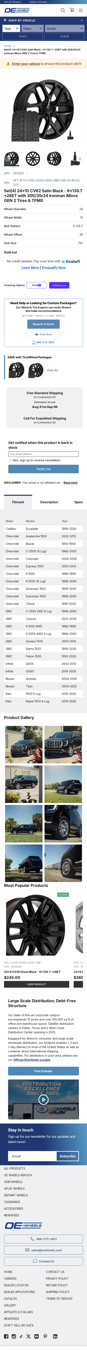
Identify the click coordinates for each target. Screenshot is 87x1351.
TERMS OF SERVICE (59, 1298)
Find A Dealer (43, 1071)
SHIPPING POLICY (57, 1292)
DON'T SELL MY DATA (19, 1325)
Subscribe (67, 1156)
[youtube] (36, 1337)
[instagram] (14, 1337)
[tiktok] (21, 1337)
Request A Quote (43, 324)
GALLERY (10, 1305)
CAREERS (10, 1278)
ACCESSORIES (13, 1208)
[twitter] (28, 1337)
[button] (43, 20)
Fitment (18, 502)
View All (52, 370)
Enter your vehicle (26, 64)
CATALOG (10, 1298)
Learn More (30, 267)
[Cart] (71, 10)
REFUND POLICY (57, 1285)
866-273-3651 (45, 342)
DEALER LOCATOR (16, 1285)
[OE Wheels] (17, 10)
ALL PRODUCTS (14, 1168)
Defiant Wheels (38, 1)
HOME (8, 1272)
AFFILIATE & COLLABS (18, 1312)
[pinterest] (45, 1337)
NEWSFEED (11, 1215)
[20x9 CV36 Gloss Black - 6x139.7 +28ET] (37, 942)
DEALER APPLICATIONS (19, 1292)
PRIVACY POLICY (57, 1278)
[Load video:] (43, 1099)
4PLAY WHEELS (14, 1188)
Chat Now (45, 334)
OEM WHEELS (13, 1182)
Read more (70, 482)
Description (49, 502)
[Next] (79, 159)
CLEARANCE (12, 1202)
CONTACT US (55, 1272)
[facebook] (6, 1337)
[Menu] (81, 10)
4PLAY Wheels (12, 1)
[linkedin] (55, 1337)
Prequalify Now (53, 267)
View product (36, 984)
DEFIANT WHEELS (16, 1195)
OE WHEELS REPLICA (18, 1175)
